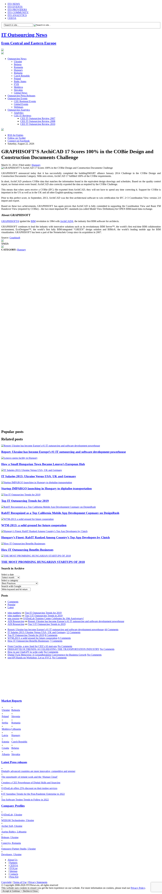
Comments (13, 601)
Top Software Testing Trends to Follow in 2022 (25, 799)
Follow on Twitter (17, 138)
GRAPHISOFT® (10, 221)
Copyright (6, 882)
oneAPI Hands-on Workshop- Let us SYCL (29, 657)
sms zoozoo (13, 618)
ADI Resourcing (16, 621)
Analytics (18, 112)
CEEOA (12, 18)
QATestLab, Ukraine (11, 814)
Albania (6, 754)
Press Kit (13, 877)
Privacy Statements (37, 882)
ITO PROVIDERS (17, 9)
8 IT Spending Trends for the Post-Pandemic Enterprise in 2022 (33, 794)
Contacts (13, 874)
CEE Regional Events (25, 101)
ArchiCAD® (66, 221)
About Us (12, 859)
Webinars (18, 107)
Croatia (5, 748)
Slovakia (18, 90)
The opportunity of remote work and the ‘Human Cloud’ (29, 777)
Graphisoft (14, 237)
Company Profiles (13, 805)
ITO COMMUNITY (18, 12)
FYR (16, 84)
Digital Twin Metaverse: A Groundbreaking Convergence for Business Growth (47, 654)
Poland (17, 78)
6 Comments (64, 638)
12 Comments (73, 632)
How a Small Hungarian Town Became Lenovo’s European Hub (43, 464)
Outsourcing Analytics (19, 110)
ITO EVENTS (15, 6)
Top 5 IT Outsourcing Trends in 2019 (43, 615)
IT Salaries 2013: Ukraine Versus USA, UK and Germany (38, 476)
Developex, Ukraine (11, 854)
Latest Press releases (14, 762)
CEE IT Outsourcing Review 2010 (37, 124)
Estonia (5, 741)
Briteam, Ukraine (10, 837)
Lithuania (16, 729)
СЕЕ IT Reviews (22, 115)
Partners (13, 862)
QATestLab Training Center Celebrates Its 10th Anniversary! (53, 618)
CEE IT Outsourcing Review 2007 (37, 118)
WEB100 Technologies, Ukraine (17, 820)
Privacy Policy (138, 888)
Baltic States (20, 81)
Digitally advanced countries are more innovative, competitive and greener (38, 771)
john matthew (14, 612)
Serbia (5, 722)
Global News (20, 92)
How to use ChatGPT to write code (25, 652)
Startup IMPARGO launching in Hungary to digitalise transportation (46, 488)
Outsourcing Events (17, 98)
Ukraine (18, 61)
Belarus (18, 64)
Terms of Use (20, 882)
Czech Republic (22, 75)
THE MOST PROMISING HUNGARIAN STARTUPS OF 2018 (43, 562)
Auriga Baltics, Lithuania (13, 831)
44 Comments (111, 629)
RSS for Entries (15, 135)
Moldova (18, 87)
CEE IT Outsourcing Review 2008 (37, 121)
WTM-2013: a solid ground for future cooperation (33, 525)
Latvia (5, 735)
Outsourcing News (17, 58)
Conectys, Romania (11, 843)
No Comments (65, 646)
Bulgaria (18, 73)
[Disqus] (81, 299)
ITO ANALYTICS (17, 15)
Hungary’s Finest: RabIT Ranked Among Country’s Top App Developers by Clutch (55, 537)
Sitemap (13, 871)
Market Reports (11, 700)
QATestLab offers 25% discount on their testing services (29, 788)
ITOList (13, 868)
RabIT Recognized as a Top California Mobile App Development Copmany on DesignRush (60, 513)
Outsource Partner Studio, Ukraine (18, 848)
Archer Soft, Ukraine (11, 826)
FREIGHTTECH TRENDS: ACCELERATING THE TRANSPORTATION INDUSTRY (53, 649)
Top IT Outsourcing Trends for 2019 (25, 500)
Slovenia (15, 716)
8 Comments (51, 635)
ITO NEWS (14, 4)
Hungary (18, 70)
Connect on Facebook (19, 140)
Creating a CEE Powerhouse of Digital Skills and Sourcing (30, 782)
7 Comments (56, 641)
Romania (18, 67)
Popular (11, 604)
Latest (11, 607)
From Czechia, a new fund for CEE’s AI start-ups (32, 646)
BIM (33, 221)
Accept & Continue (11, 891)
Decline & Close (30, 891)
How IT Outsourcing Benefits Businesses (27, 549)
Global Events (21, 104)
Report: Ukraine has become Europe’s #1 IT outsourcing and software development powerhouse (63, 451)
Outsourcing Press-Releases (21, 95)
